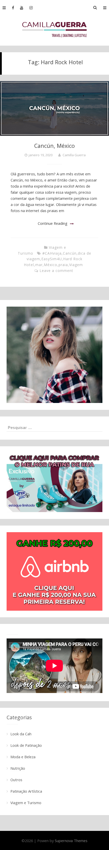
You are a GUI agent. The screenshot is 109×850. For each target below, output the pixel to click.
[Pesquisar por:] (54, 427)
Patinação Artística (26, 791)
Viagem (76, 264)
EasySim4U (51, 258)
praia (63, 264)
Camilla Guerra (74, 155)
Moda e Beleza (22, 756)
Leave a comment (56, 270)
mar (39, 264)
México (50, 264)
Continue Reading (52, 223)
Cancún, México (54, 145)
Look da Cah (20, 733)
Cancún (70, 253)
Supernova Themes (71, 840)
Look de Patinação (26, 745)
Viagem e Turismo (25, 802)
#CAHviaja (52, 253)
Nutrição (17, 768)
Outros (16, 779)
